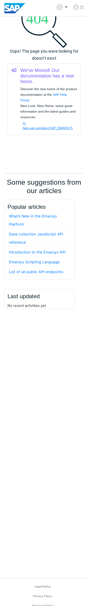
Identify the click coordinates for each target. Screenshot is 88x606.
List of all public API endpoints (36, 271)
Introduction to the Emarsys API (37, 252)
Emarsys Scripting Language (34, 262)
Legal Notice (42, 586)
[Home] (14, 8)
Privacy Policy (42, 596)
